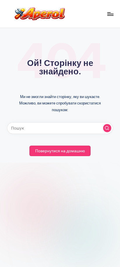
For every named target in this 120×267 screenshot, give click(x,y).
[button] (107, 128)
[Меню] (110, 13)
